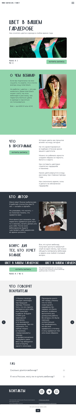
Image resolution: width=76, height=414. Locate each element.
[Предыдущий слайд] (4, 322)
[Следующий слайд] (72, 322)
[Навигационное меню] (73, 3)
